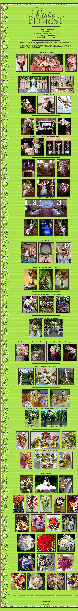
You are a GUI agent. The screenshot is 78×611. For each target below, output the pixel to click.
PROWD (46, 603)
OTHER (63, 595)
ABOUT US (27, 595)
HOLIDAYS (36, 595)
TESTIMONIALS (73, 595)
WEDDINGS (45, 595)
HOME (17, 595)
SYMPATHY (54, 595)
